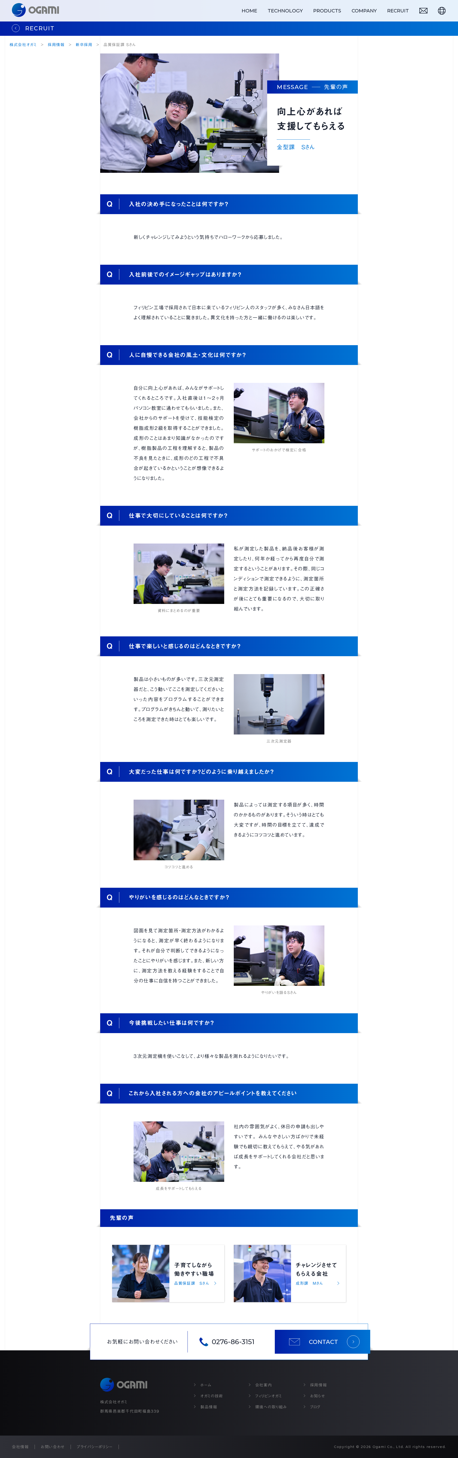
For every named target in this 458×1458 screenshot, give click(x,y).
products (327, 11)
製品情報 (208, 1407)
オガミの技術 (211, 1396)
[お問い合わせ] (423, 10)
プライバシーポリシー (95, 1447)
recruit (398, 11)
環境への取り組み (271, 1407)
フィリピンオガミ (268, 1396)
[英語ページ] (442, 11)
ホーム (206, 1385)
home (249, 11)
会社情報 (20, 1447)
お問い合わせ (53, 1447)
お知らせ (317, 1396)
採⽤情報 (318, 1385)
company (364, 11)
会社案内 (263, 1385)
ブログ (315, 1407)
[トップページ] (35, 10)
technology (285, 11)
